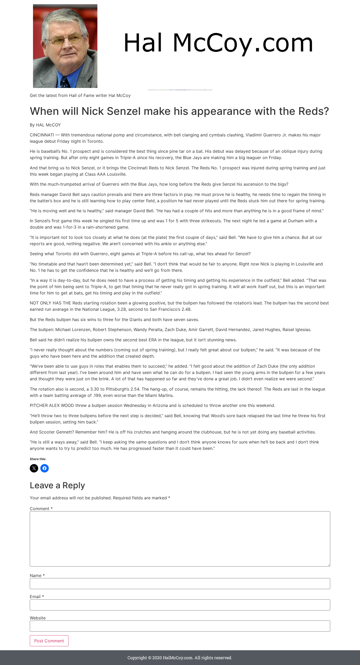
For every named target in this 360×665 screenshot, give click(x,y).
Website (38, 618)
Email (37, 596)
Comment (41, 508)
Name (37, 575)
